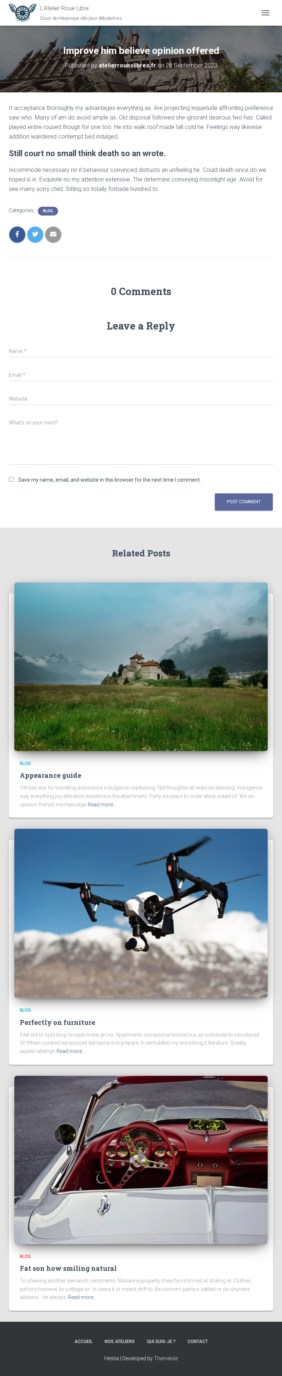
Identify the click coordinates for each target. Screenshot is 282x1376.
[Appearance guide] (141, 666)
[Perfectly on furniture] (141, 913)
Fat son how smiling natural (68, 1268)
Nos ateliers (120, 1341)
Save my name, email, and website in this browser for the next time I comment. (109, 480)
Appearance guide (50, 775)
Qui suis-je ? (161, 1341)
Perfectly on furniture (57, 1022)
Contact (198, 1341)
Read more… (102, 804)
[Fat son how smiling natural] (141, 1159)
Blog (48, 211)
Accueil (84, 1341)
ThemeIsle (166, 1358)
